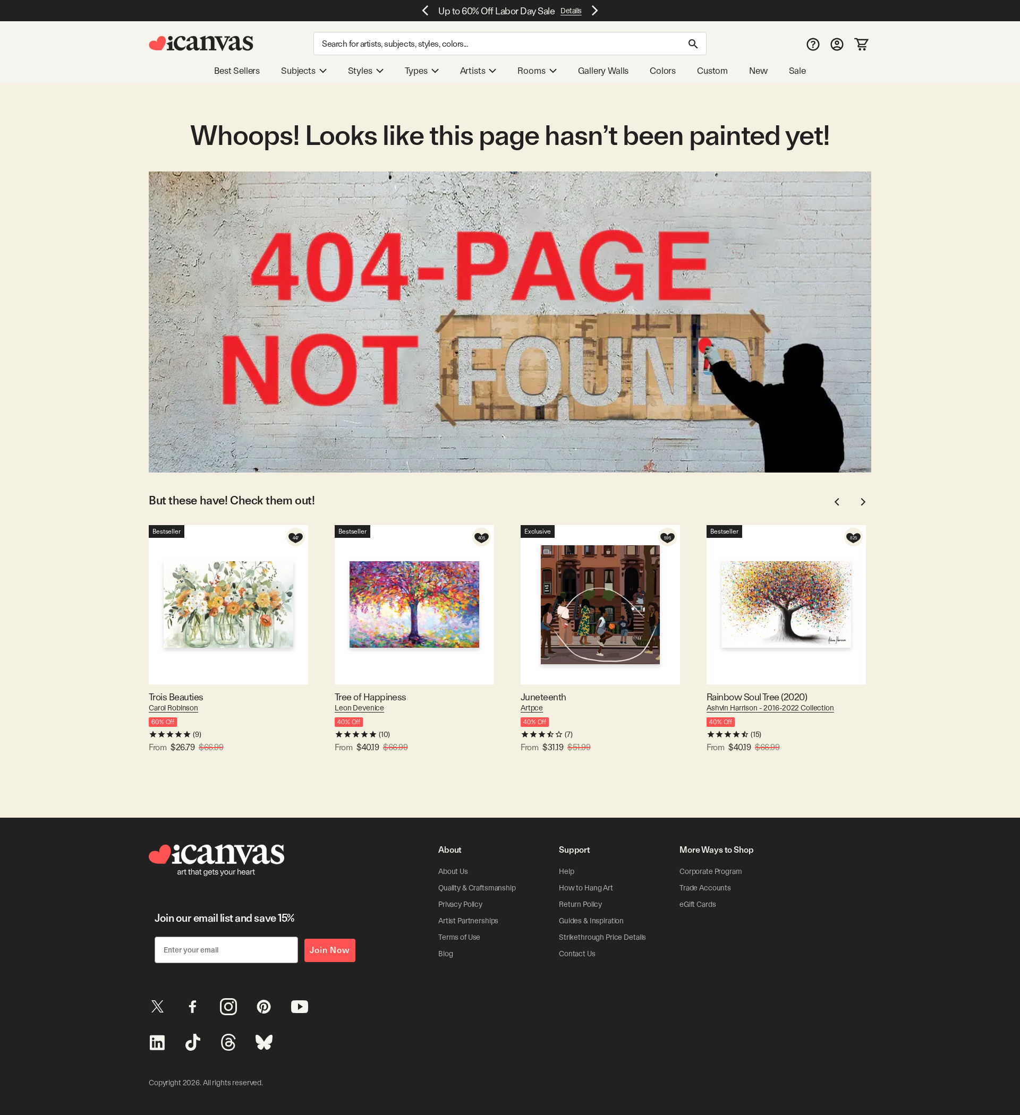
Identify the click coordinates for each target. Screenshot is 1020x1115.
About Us (453, 871)
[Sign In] (837, 43)
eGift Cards (697, 904)
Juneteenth (543, 696)
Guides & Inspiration (591, 920)
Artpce (532, 708)
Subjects (298, 70)
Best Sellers (237, 70)
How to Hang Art (586, 888)
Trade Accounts (705, 888)
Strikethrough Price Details (602, 937)
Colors (663, 70)
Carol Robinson (173, 708)
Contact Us (577, 953)
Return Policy (580, 904)
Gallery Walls (603, 70)
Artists (473, 70)
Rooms (531, 70)
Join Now (330, 950)
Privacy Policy (460, 904)
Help (566, 871)
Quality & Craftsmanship (477, 888)
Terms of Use (459, 937)
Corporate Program (710, 871)
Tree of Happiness (370, 696)
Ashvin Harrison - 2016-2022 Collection (770, 708)
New (758, 70)
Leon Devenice (359, 708)
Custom (712, 70)
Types (416, 70)
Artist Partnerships (468, 920)
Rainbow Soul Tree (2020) (757, 696)
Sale (797, 70)
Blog (445, 953)
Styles (360, 70)
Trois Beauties (176, 696)
